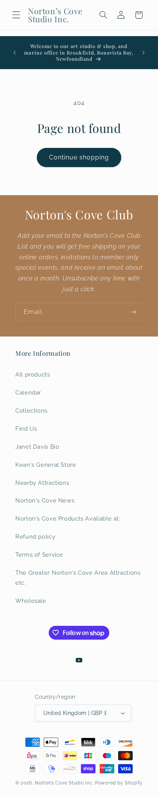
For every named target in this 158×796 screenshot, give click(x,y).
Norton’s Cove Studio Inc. (64, 783)
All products (32, 374)
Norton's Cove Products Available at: (67, 518)
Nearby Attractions (42, 482)
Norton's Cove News (44, 500)
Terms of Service (39, 554)
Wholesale (30, 600)
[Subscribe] (133, 312)
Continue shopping (79, 157)
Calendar (28, 392)
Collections (31, 410)
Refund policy (35, 536)
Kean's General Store (45, 464)
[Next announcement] (143, 52)
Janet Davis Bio (37, 446)
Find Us (26, 428)
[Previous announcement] (14, 52)
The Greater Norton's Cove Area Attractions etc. (77, 577)
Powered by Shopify (119, 783)
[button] (16, 15)
